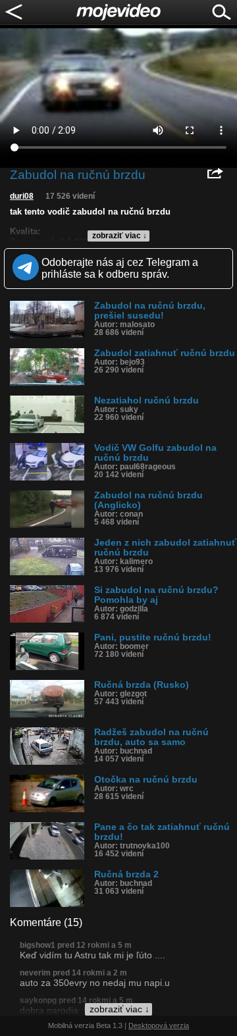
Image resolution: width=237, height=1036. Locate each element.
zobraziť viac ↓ (119, 235)
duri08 (22, 196)
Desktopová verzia (158, 1025)
